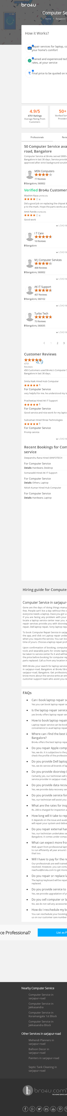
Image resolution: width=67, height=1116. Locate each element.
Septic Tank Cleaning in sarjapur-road (43, 1068)
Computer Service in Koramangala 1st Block (43, 1014)
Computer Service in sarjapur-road (41, 996)
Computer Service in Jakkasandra (41, 1005)
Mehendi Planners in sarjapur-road (41, 1041)
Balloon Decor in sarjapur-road (39, 1050)
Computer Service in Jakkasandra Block (41, 1023)
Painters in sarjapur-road (44, 1058)
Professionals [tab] (37, 137)
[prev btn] (44, 343)
